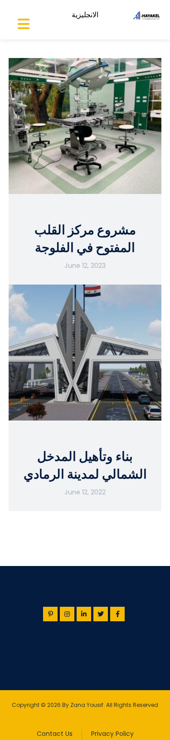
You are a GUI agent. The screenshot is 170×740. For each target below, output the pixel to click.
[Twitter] (100, 614)
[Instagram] (67, 614)
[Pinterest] (50, 614)
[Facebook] (117, 614)
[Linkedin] (84, 614)
